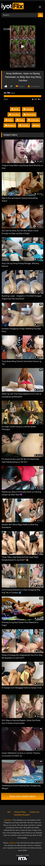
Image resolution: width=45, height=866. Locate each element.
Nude (10, 120)
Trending (25, 125)
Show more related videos (22, 796)
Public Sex (34, 120)
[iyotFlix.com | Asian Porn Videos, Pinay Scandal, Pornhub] (18, 6)
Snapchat (11, 125)
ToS (8, 812)
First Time (15, 114)
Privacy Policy (20, 812)
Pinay (21, 120)
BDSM (16, 109)
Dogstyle (29, 109)
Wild (37, 125)
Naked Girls (30, 114)
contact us (12, 843)
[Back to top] (37, 859)
